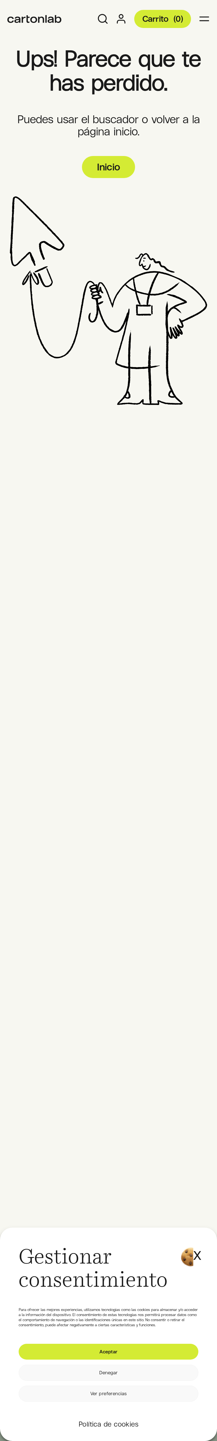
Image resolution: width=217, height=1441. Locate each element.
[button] (196, 1249)
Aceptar (108, 1351)
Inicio (108, 167)
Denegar (108, 1372)
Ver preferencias (108, 1393)
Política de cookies (108, 1424)
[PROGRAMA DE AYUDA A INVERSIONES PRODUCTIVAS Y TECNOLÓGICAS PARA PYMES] (34, 19)
